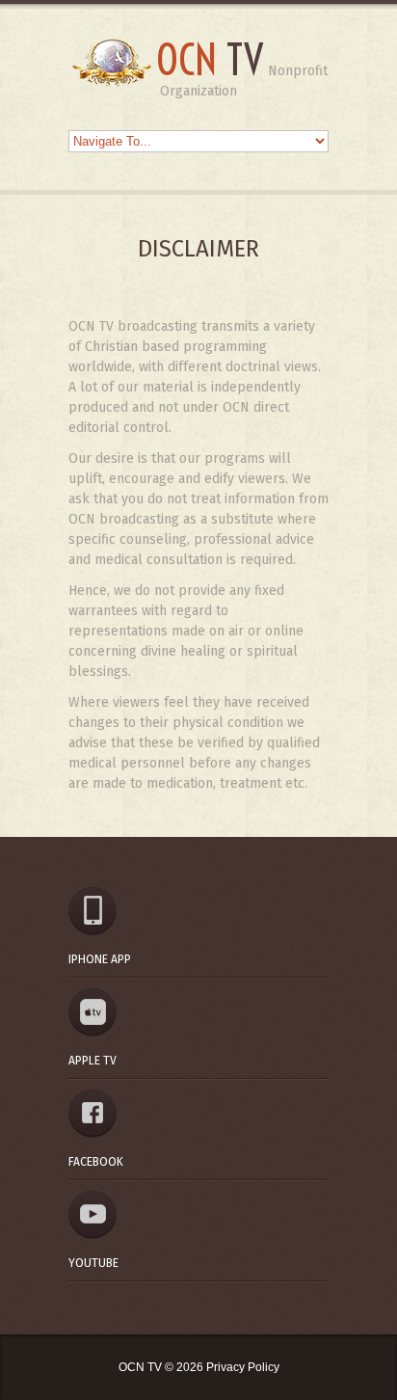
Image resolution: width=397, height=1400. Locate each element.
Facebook (95, 1162)
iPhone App (99, 959)
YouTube (93, 1263)
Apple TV (92, 1060)
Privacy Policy (242, 1367)
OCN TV (142, 1367)
